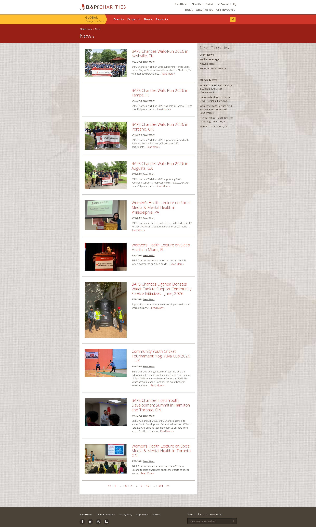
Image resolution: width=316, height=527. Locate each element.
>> (168, 486)
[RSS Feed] (106, 522)
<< (109, 486)
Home (189, 9)
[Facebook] (82, 522)
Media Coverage (209, 59)
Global (91, 17)
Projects (134, 19)
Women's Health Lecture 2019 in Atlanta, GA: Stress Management (216, 89)
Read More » (168, 73)
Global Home (180, 4)
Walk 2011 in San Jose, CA (213, 126)
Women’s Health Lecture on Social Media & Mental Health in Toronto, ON (161, 450)
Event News (149, 61)
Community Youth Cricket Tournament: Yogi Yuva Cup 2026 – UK (161, 355)
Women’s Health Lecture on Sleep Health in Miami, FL (161, 247)
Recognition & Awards (213, 68)
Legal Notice (142, 514)
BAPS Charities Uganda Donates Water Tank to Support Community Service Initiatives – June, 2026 (161, 288)
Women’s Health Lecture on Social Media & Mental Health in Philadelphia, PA (161, 207)
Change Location (94, 21)
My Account (223, 4)
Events (119, 19)
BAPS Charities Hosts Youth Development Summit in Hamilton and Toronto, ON (161, 404)
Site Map (156, 514)
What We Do (204, 9)
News (148, 19)
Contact (209, 4)
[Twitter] (90, 522)
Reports (162, 19)
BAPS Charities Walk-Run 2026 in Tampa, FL (160, 93)
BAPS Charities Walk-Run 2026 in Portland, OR (160, 126)
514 (160, 486)
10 (147, 486)
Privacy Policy (125, 514)
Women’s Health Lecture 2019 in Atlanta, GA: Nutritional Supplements (216, 109)
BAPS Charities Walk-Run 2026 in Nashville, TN (160, 53)
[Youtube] (98, 522)
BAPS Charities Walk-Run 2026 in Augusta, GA (160, 166)
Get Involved (226, 9)
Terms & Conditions (105, 514)
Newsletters (207, 63)
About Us (196, 4)
